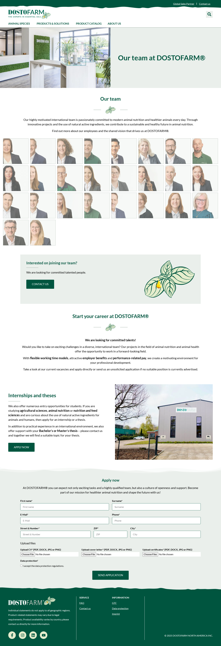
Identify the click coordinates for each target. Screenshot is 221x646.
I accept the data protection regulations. (43, 565)
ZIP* (96, 528)
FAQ (81, 602)
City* (133, 528)
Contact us (85, 608)
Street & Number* (30, 528)
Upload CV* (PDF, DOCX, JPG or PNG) (40, 549)
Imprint (116, 613)
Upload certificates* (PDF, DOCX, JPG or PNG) (167, 549)
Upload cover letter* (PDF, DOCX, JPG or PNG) (106, 549)
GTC (114, 602)
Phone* (116, 514)
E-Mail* (24, 514)
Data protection (120, 608)
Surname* (117, 501)
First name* (26, 501)
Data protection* (29, 561)
